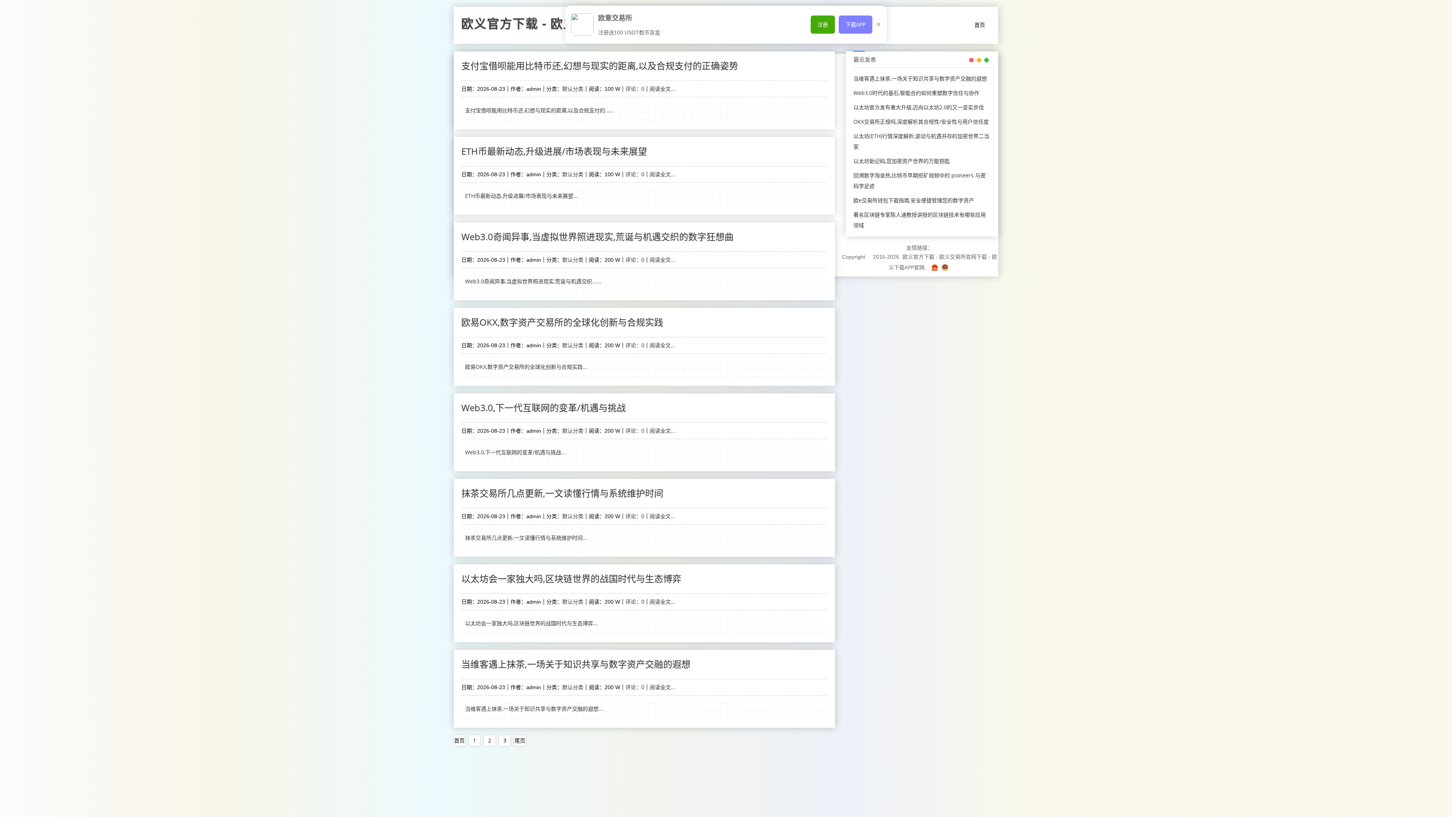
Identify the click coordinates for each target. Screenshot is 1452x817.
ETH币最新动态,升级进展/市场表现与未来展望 (554, 151)
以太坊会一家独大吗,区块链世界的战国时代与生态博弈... (531, 623)
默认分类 (572, 88)
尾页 (520, 740)
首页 (979, 24)
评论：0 (634, 88)
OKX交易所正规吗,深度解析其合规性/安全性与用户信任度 (921, 121)
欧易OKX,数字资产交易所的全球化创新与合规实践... (526, 366)
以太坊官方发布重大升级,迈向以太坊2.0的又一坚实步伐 (918, 107)
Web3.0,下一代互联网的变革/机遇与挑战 (543, 407)
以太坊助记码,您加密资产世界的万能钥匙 (901, 161)
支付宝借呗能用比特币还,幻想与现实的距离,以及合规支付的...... (539, 110)
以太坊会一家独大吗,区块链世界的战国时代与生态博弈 (571, 578)
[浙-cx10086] (935, 267)
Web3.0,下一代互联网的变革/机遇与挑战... (515, 452)
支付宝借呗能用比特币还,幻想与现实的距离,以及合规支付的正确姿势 (599, 65)
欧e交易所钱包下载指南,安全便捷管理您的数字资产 (913, 200)
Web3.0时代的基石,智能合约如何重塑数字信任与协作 (916, 92)
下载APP (855, 24)
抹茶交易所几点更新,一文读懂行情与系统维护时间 (562, 493)
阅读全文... (662, 88)
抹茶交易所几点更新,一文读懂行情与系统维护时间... (526, 537)
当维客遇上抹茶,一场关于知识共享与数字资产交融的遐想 (575, 664)
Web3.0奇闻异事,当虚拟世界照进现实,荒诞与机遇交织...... (533, 281)
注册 (823, 24)
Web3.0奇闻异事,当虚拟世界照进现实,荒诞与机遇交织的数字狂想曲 (597, 236)
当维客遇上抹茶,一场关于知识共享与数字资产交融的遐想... (534, 708)
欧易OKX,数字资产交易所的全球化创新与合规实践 (562, 322)
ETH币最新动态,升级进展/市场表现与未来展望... (521, 195)
